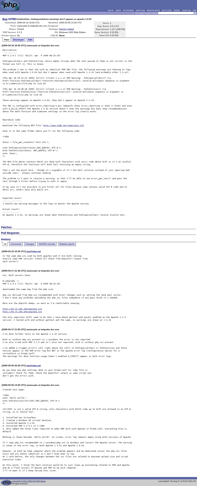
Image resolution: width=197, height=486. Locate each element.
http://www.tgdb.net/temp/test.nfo (63, 125)
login (194, 10)
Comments (16, 244)
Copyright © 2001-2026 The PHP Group (29, 481)
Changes (30, 244)
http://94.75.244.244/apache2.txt (22, 312)
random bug (186, 10)
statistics (177, 10)
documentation (128, 10)
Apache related (66, 29)
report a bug (140, 10)
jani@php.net (34, 251)
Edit (30, 39)
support (118, 10)
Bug (4, 19)
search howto (167, 10)
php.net (111, 10)
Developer (18, 39)
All (5, 244)
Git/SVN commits (47, 244)
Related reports (66, 244)
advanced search (153, 10)
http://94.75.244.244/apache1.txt (22, 309)
